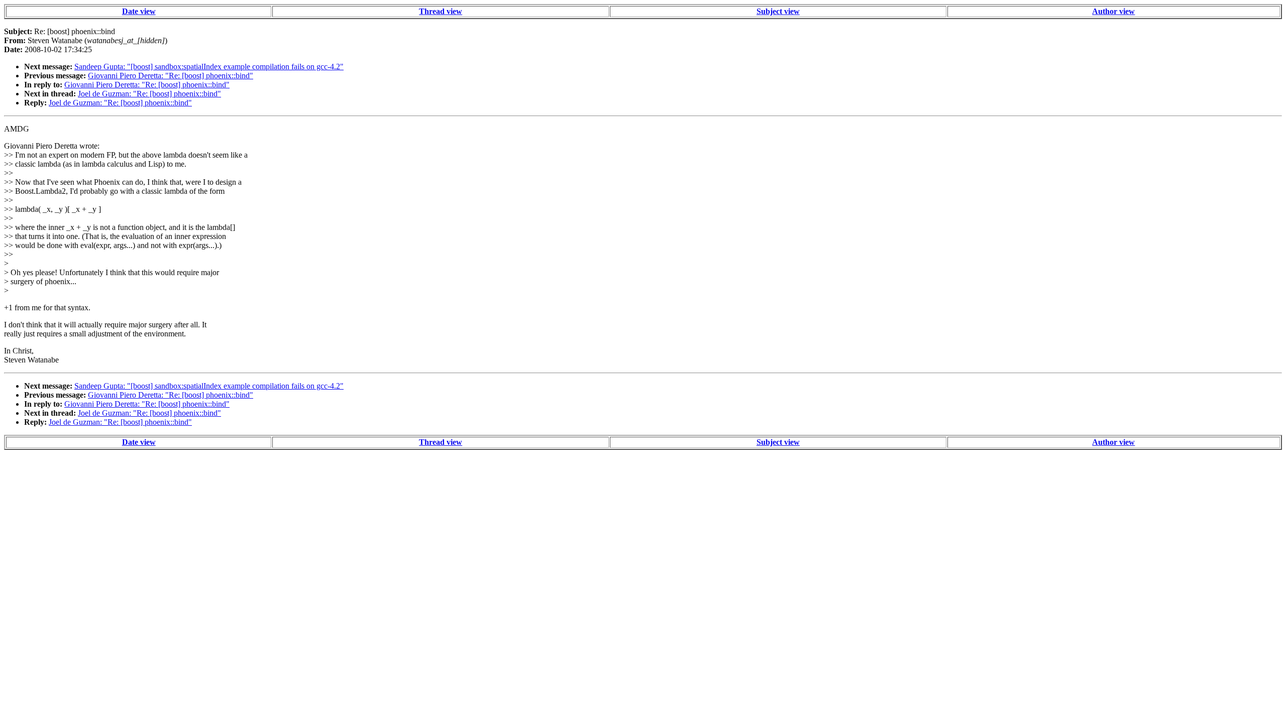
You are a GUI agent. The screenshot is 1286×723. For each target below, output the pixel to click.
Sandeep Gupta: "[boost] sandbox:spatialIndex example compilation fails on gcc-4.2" (209, 66)
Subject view (778, 11)
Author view (1113, 11)
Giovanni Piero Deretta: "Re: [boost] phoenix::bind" (170, 75)
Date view (139, 11)
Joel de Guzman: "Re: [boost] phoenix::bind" (149, 93)
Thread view (440, 11)
